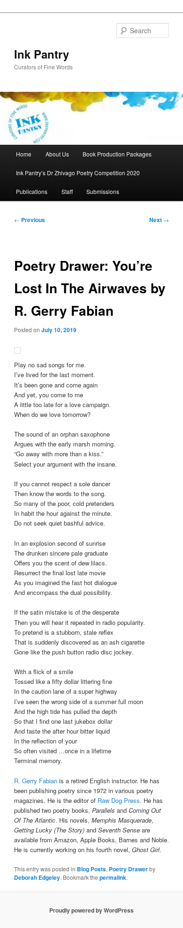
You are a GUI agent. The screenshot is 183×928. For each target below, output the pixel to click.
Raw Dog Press (119, 800)
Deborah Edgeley (37, 877)
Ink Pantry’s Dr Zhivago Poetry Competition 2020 (78, 173)
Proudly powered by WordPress (91, 910)
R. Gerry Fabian (35, 780)
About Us (57, 154)
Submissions (102, 191)
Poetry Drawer (128, 869)
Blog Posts (91, 869)
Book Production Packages (117, 154)
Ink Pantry (41, 54)
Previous (29, 219)
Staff (67, 191)
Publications (31, 191)
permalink (112, 877)
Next (159, 219)
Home (23, 154)
